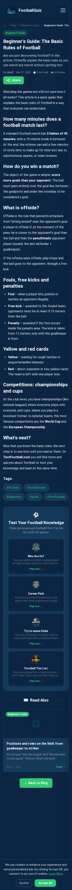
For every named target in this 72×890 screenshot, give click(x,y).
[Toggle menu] (63, 10)
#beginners (14, 496)
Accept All (45, 883)
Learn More (56, 873)
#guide (34, 496)
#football (13, 487)
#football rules (36, 487)
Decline (24, 883)
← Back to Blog (36, 783)
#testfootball (56, 496)
